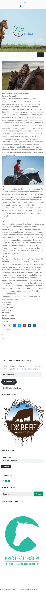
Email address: (8, 457)
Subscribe (9, 381)
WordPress (34, 589)
